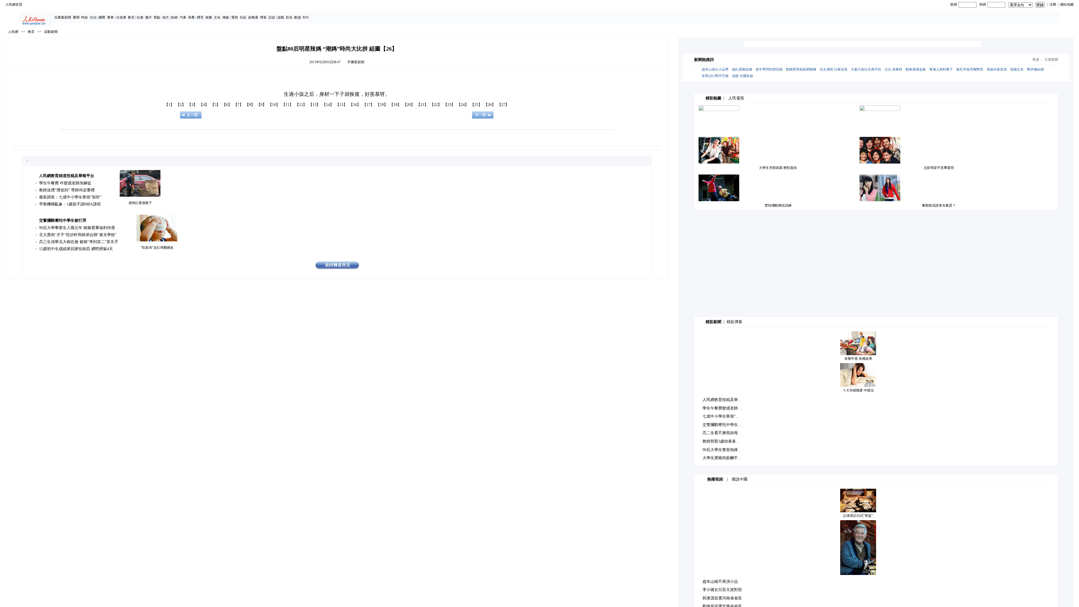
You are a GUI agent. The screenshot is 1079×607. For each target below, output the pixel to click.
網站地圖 (1067, 4)
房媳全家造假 (997, 69)
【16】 (355, 105)
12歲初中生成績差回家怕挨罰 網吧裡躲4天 (76, 249)
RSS (306, 17)
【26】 (490, 105)
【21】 (422, 105)
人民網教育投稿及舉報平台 (726, 400)
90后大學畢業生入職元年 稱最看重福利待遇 (77, 228)
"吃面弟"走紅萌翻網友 (157, 248)
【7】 (238, 105)
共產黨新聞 (62, 17)
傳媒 (225, 17)
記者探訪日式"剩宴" (858, 516)
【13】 (314, 105)
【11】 (287, 105)
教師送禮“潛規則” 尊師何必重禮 (67, 190)
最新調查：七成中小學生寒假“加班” (70, 197)
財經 (174, 17)
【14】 (328, 105)
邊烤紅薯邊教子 (140, 203)
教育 (131, 17)
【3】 (192, 105)
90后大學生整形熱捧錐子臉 (726, 450)
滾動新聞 (51, 32)
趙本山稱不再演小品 (720, 581)
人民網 (13, 32)
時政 (84, 17)
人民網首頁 (13, 4)
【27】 (503, 105)
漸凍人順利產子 (941, 69)
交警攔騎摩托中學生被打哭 (62, 220)
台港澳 (121, 17)
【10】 (274, 105)
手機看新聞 (355, 62)
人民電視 (736, 98)
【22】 (436, 105)
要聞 (76, 17)
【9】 (261, 105)
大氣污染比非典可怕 (866, 69)
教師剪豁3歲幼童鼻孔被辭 (725, 441)
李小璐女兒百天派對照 (722, 590)
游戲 (280, 17)
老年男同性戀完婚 (769, 69)
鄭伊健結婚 (1035, 69)
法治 (93, 17)
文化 (217, 17)
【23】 (449, 105)
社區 (243, 17)
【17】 (368, 105)
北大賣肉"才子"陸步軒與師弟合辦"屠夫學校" (78, 235)
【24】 (463, 105)
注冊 (1052, 4)
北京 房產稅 (893, 69)
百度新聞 (1051, 60)
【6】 (227, 105)
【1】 (169, 105)
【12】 (301, 105)
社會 (140, 17)
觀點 (157, 17)
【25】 (476, 105)
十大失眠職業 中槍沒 (858, 390)
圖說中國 (739, 479)
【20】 (409, 105)
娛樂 (208, 17)
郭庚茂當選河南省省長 (722, 598)
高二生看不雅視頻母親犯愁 (726, 433)
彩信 (289, 17)
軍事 (110, 17)
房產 (191, 17)
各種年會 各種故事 (858, 359)
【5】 (215, 105)
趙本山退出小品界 (715, 69)
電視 (234, 17)
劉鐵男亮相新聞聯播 (801, 69)
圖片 (148, 17)
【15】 (341, 105)
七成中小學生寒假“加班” (723, 416)
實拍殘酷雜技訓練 (778, 205)
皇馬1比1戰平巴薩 (715, 76)
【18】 (382, 105)
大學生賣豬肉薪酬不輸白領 (726, 458)
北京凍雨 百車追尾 (833, 69)
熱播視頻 (715, 479)
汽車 (183, 17)
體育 (200, 17)
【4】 (204, 105)
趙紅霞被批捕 (742, 69)
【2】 (181, 105)
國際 (102, 17)
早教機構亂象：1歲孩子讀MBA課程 (70, 204)
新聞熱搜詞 (704, 60)
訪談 (271, 17)
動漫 (297, 17)
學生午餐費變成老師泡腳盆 (726, 408)
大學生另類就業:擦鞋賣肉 (778, 168)
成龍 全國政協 (742, 76)
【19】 (395, 105)
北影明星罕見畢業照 (939, 168)
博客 (263, 17)
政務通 (253, 17)
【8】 (250, 105)
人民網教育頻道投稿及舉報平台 (66, 176)
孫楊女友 (1017, 69)
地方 (165, 17)
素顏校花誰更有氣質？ (939, 205)
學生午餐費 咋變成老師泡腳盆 (65, 183)
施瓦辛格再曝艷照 (969, 69)
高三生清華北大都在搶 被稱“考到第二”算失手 (78, 242)
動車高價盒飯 (916, 69)
